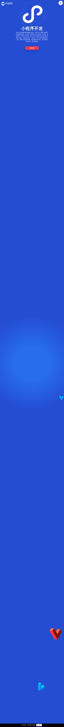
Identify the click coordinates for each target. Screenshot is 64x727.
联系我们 (39, 725)
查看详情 (32, 48)
